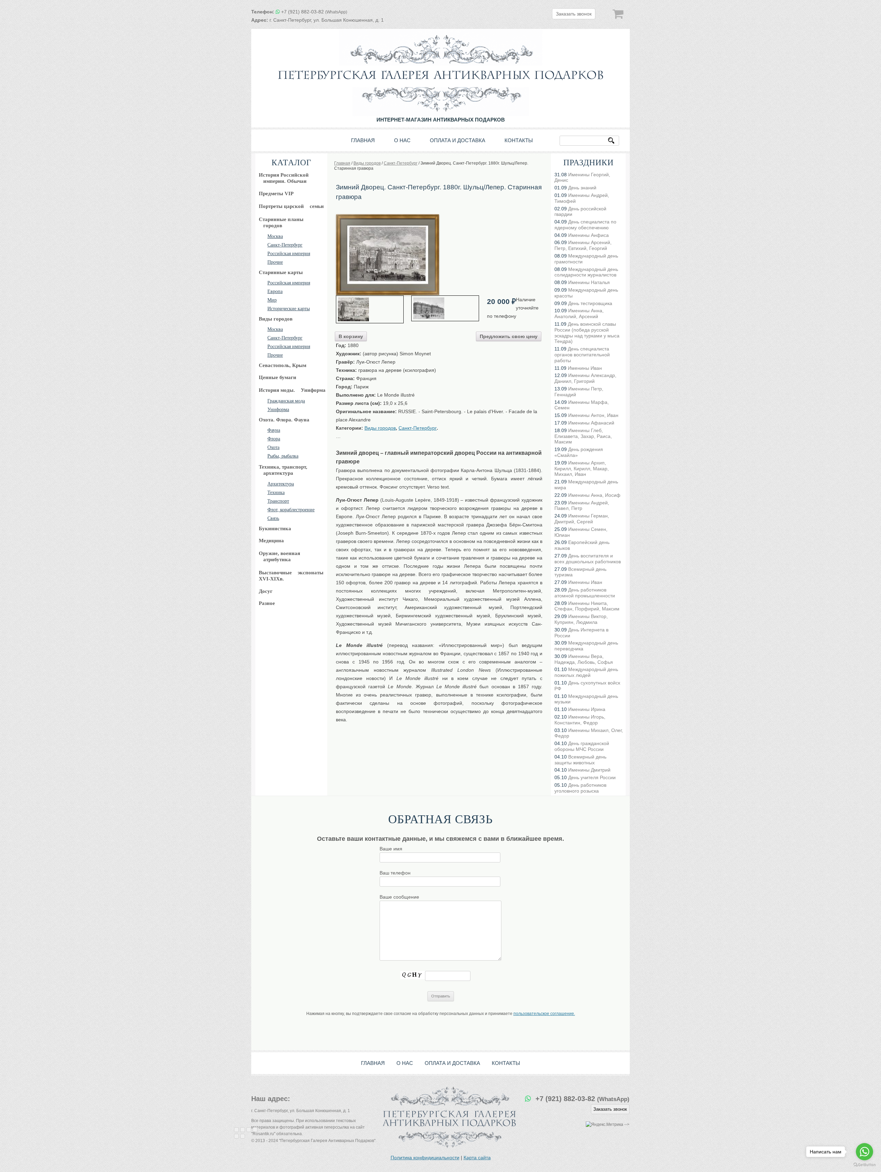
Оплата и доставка (457, 140)
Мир (272, 300)
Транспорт (278, 501)
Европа (275, 291)
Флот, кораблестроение (291, 509)
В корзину (351, 336)
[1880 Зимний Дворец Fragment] (370, 309)
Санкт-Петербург (284, 245)
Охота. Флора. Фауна (284, 419)
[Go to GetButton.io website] (864, 1165)
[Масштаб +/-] (255, 1129)
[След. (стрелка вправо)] (242, 1136)
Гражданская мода (286, 401)
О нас (402, 140)
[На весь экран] (248, 1129)
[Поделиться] (242, 1129)
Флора (273, 438)
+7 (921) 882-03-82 (314, 11)
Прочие (275, 262)
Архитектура (280, 483)
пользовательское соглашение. (544, 1013)
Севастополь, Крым (282, 365)
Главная (363, 140)
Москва (275, 236)
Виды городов (276, 319)
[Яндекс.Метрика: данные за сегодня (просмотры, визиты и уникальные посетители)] (604, 1124)
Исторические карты (288, 308)
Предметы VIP (276, 193)
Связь (273, 518)
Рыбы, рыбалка (282, 456)
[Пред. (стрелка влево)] (236, 1136)
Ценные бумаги (277, 377)
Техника (276, 492)
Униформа (278, 409)
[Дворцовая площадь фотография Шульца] (445, 308)
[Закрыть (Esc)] (236, 1129)
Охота (273, 447)
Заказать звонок (574, 14)
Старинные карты (281, 272)
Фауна (273, 430)
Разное (267, 603)
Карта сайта (477, 1157)
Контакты (519, 140)
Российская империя (288, 253)
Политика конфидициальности (425, 1157)
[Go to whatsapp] (864, 1151)
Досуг (266, 591)
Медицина (271, 540)
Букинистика (275, 528)
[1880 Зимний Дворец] (387, 216)
